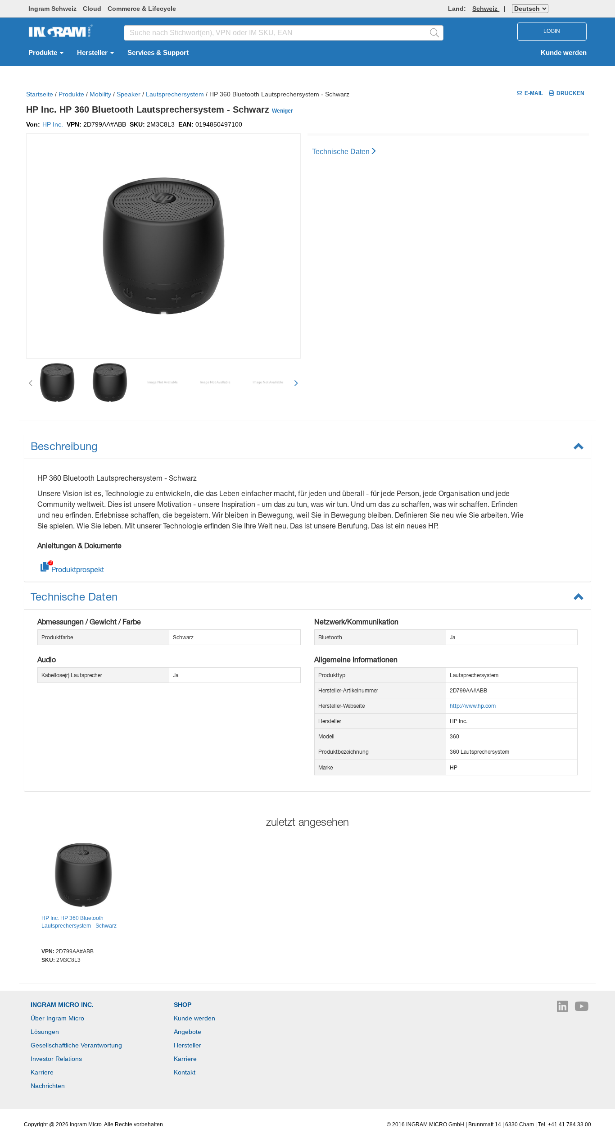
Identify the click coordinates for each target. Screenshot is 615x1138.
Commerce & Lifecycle (142, 8)
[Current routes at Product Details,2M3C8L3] (83, 876)
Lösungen (45, 1031)
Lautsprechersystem (175, 94)
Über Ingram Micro (57, 1018)
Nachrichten (48, 1085)
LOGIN (551, 31)
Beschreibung (64, 446)
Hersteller (93, 52)
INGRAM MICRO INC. (62, 1004)
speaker (128, 94)
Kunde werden (564, 52)
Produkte (43, 52)
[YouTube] (581, 1008)
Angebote (187, 1031)
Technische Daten (341, 151)
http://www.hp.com (473, 705)
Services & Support (158, 52)
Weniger (282, 111)
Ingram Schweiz (52, 8)
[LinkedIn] (563, 1008)
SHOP (182, 1004)
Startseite (39, 94)
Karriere (42, 1072)
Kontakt (184, 1072)
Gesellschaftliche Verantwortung (76, 1045)
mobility (100, 94)
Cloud (92, 8)
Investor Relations (56, 1058)
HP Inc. (52, 124)
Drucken (570, 93)
